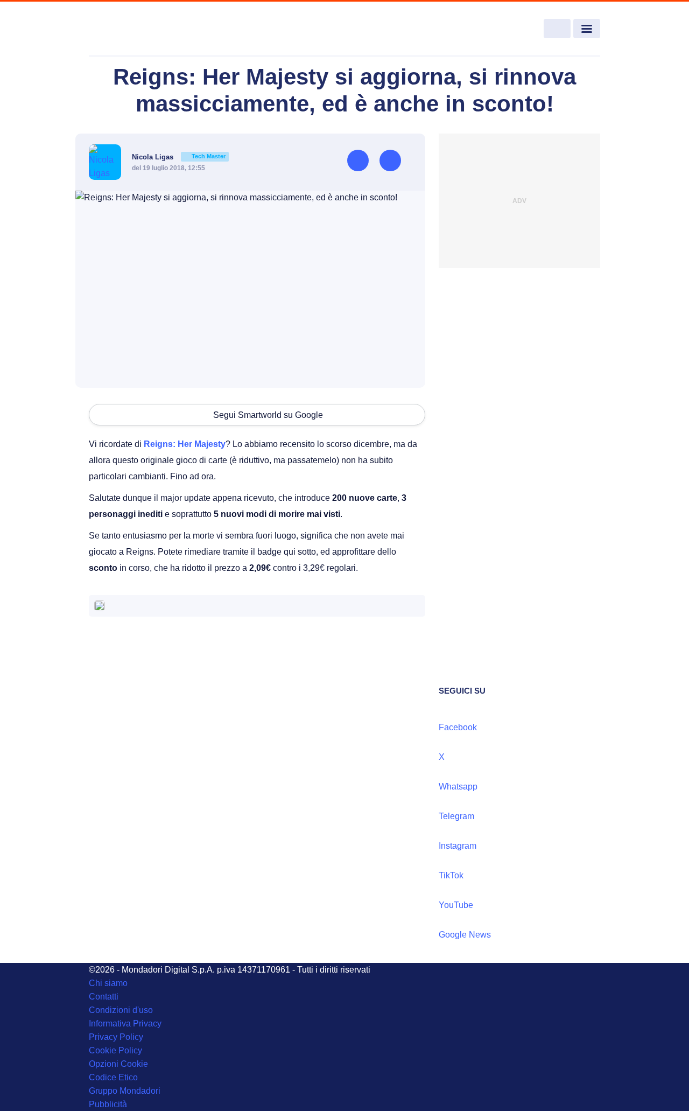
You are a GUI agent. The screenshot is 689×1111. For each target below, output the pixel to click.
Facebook (458, 727)
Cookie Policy (115, 1050)
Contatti (103, 996)
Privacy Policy (116, 1037)
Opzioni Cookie (118, 1063)
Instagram (457, 845)
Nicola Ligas (179, 157)
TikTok (451, 875)
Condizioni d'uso (121, 1010)
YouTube (456, 905)
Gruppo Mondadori (124, 1090)
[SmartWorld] (141, 29)
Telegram (456, 816)
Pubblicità (108, 1104)
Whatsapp (458, 786)
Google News (465, 934)
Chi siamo (108, 983)
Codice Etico (113, 1077)
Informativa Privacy (125, 1023)
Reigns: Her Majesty (185, 444)
